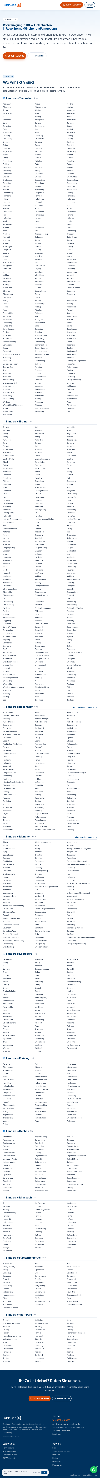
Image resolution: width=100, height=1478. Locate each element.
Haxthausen (71, 1083)
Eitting (5, 465)
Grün (68, 487)
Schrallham (39, 633)
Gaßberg (38, 167)
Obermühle (7, 592)
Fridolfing (38, 161)
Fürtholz (6, 481)
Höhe (37, 208)
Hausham (38, 1219)
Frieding (70, 1326)
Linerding (38, 256)
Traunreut (7, 377)
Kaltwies (70, 766)
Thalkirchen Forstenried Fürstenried (81, 937)
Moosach (6, 902)
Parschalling (71, 602)
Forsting (6, 747)
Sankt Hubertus (9, 1035)
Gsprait (37, 991)
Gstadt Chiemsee (73, 753)
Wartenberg (71, 674)
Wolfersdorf (71, 1121)
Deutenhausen (9, 1143)
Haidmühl (70, 1213)
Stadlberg (7, 1241)
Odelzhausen (72, 1168)
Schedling (39, 329)
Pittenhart (38, 310)
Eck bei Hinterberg (42, 459)
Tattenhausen (40, 817)
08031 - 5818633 (16, 56)
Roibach (70, 319)
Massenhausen (9, 1096)
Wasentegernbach (10, 678)
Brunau (69, 452)
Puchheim (7, 1301)
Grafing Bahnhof (9, 991)
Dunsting (38, 142)
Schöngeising (72, 1301)
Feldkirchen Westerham (12, 744)
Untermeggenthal (10, 383)
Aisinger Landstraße (11, 715)
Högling (70, 760)
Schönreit (70, 342)
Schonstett (7, 811)
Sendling (70, 931)
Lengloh (70, 253)
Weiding (38, 399)
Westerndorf (8, 830)
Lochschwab (8, 1345)
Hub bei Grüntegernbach (13, 519)
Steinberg (7, 357)
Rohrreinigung (8, 1448)
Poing (37, 1026)
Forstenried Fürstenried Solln (78, 864)
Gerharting (7, 170)
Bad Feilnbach (72, 728)
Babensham (7, 725)
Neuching (70, 570)
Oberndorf (71, 1020)
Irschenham (7, 224)
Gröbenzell (71, 1279)
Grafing (70, 988)
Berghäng (7, 126)
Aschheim (70, 845)
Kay (36, 231)
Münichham (39, 275)
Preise (55, 1448)
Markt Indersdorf (73, 1165)
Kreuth (37, 1225)
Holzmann (71, 513)
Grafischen (39, 174)
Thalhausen (71, 1115)
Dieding (70, 139)
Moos (5, 567)
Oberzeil (70, 595)
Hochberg (71, 202)
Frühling (6, 164)
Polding (6, 611)
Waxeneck (71, 678)
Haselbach (39, 994)
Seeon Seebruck (42, 348)
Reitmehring (71, 798)
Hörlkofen (71, 516)
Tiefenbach (7, 659)
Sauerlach (7, 928)
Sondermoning (41, 351)
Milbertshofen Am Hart (76, 899)
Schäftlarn (39, 928)
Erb (68, 468)
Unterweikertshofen (75, 1184)
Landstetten (39, 1342)
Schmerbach (8, 338)
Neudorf (38, 278)
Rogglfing (7, 621)
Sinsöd (37, 640)
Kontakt (55, 1458)
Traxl (5, 1042)
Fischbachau (72, 1206)
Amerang (6, 719)
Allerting (70, 104)
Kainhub (6, 227)
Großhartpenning (9, 1213)
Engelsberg (71, 148)
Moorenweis (40, 1292)
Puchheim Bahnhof (42, 1301)
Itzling (37, 525)
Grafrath (6, 1279)
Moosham (39, 272)
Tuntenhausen (40, 820)
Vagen (5, 823)
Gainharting (7, 167)
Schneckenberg (9, 342)
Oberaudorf (71, 782)
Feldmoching (40, 861)
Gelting (37, 985)
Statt (68, 643)
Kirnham (6, 538)
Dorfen (37, 456)
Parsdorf (38, 1023)
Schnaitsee (71, 338)
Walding (70, 392)
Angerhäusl (71, 433)
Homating (38, 516)
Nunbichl (70, 285)
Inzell (5, 221)
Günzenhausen (41, 1080)
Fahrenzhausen (41, 1077)
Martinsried (39, 896)
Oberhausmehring (10, 589)
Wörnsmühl (7, 1251)
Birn (36, 129)
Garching (38, 868)
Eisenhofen (39, 1146)
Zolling (5, 1124)
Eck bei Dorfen (9, 459)
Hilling (5, 199)
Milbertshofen (40, 899)
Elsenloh (6, 148)
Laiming (70, 246)
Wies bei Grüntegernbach (13, 687)
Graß (5, 487)
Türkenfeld (7, 1304)
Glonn (5, 988)
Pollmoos (70, 1026)
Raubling (6, 798)
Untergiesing (40, 944)
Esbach (38, 155)
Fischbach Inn (40, 744)
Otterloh (6, 915)
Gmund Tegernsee (42, 1209)
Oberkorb (39, 589)
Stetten (69, 646)
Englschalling (8, 468)
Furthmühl (70, 164)
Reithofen (39, 617)
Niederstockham (73, 281)
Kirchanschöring (41, 234)
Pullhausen (39, 1175)
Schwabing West (9, 931)
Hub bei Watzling (73, 519)
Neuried (70, 906)
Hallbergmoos (40, 1083)
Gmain (37, 484)
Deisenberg (7, 139)
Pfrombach (71, 1108)
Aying (5, 852)
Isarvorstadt (7, 887)
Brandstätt (71, 449)
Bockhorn (71, 446)
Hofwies (70, 1219)
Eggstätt (6, 741)
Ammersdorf (40, 433)
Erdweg (6, 1149)
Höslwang (71, 763)
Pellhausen (39, 1108)
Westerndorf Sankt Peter (45, 830)
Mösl (5, 570)
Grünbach (7, 491)
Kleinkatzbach (72, 538)
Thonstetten (8, 1118)
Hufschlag (7, 218)
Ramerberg (71, 795)
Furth (37, 164)
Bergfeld (70, 969)
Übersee (38, 380)
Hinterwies (71, 199)
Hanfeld (38, 1333)
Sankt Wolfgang (9, 627)
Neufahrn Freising (74, 1099)
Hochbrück (71, 880)
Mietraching (7, 776)
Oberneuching (40, 592)
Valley (5, 1244)
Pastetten (38, 605)
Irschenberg (71, 1222)
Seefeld (70, 1352)
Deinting (70, 136)
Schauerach (71, 1035)
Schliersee (39, 1238)
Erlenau (70, 741)
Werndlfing (39, 684)
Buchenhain (71, 855)
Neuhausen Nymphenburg (13, 906)
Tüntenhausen (40, 1118)
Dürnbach (39, 1206)
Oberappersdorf (9, 1105)
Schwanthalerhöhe (42, 931)
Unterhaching (8, 947)
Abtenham (7, 104)
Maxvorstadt (72, 896)
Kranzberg (71, 1089)
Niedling (6, 285)
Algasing (6, 430)
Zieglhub (70, 700)
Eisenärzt (70, 145)
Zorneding (39, 1051)
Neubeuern (7, 779)
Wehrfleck (7, 826)
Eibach (5, 462)
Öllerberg (7, 297)
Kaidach (38, 529)
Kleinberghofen (9, 1162)
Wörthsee (71, 1361)
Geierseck (7, 484)
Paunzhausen (8, 1108)
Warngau (6, 1248)
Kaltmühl (38, 766)
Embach (70, 465)
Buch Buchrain (8, 456)
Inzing (37, 221)
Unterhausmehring (10, 662)
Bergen (38, 123)
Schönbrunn (8, 1178)
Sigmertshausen (73, 1178)
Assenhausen (8, 1140)
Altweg (5, 433)
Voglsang (6, 389)
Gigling (37, 170)
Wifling (69, 687)
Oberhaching (72, 909)
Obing (37, 294)
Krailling (6, 1342)
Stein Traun (71, 354)
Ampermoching (41, 1137)
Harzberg (38, 1216)
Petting (6, 304)
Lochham (70, 890)
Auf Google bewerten (61, 1431)
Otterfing (38, 1232)
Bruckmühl (71, 734)
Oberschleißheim (9, 912)
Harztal (69, 1216)
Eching (69, 1073)
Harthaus (6, 1282)
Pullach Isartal (40, 921)
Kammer (70, 227)
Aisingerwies (40, 715)
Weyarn (38, 1248)
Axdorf (69, 116)
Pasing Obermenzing (11, 918)
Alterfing (70, 107)
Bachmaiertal (72, 440)
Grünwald (38, 874)
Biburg (69, 126)
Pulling (5, 1111)
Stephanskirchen (41, 814)
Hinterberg (39, 506)
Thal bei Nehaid (9, 655)
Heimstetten (39, 880)
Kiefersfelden (8, 769)
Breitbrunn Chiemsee (11, 734)
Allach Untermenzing (43, 842)
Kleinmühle (71, 1004)
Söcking (6, 1355)
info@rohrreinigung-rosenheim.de (66, 1424)
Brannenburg (72, 731)
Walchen (70, 389)
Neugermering (9, 1295)
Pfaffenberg (40, 304)
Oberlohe (70, 589)
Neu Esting (71, 1292)
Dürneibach (71, 456)
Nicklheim (38, 779)
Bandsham (7, 120)
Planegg (70, 918)
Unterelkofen (40, 1042)
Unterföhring (8, 944)
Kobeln (37, 240)
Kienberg (6, 234)
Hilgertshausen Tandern (76, 1156)
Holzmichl (7, 516)
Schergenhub (72, 627)
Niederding (7, 579)
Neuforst (70, 278)
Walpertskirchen (9, 674)
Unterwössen (8, 386)
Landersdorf (72, 544)
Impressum (56, 1461)
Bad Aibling (7, 728)
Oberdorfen (8, 586)
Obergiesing (8, 909)
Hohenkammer (40, 1086)
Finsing (69, 472)
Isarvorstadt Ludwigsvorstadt (46, 887)
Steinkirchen (40, 646)
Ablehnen (36, 1472)
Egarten (70, 738)
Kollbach (70, 1162)
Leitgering (39, 253)
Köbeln (69, 240)
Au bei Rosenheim (74, 722)
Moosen (6, 272)
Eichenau (70, 1270)
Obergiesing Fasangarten (45, 909)
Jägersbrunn (40, 1339)
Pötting (6, 1029)
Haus (69, 500)
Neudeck (6, 573)
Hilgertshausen (41, 1156)
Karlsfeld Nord (72, 1159)
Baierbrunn (39, 852)
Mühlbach (71, 776)
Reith (69, 1029)
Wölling (6, 697)
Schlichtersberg (41, 335)
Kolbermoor (71, 769)
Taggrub (38, 649)
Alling (69, 1263)
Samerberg (39, 804)
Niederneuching (73, 579)
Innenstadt (7, 766)
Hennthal (38, 196)
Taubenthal (7, 652)
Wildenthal (7, 690)
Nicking (38, 576)
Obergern (71, 586)
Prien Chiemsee (9, 795)
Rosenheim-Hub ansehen (84, 707)
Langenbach (8, 1092)
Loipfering (39, 557)
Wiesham (6, 1051)
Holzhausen (7, 212)
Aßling (37, 963)
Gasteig (70, 167)
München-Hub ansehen (85, 837)
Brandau (38, 1070)
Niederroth (7, 1168)
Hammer (38, 186)
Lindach (6, 256)
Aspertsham (7, 113)
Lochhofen (39, 893)
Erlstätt (5, 155)
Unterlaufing (71, 1042)
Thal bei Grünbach (74, 652)
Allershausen (72, 1064)
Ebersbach (39, 1143)
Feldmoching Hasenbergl (77, 861)
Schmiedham (72, 630)
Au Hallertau (8, 1070)
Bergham (70, 123)
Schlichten (7, 335)
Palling (5, 300)
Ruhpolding (7, 326)
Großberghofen (73, 1149)
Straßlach (70, 934)
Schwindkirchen (9, 636)
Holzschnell (39, 212)
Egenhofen (39, 1270)
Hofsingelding (40, 510)
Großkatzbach (40, 487)
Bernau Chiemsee (10, 731)
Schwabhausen (41, 1178)
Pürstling (70, 614)
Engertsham (7, 151)
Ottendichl (71, 912)
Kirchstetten (71, 535)
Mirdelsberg (71, 560)
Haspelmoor (40, 1282)
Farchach (6, 1326)
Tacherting (71, 364)
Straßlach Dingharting (11, 937)
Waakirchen (39, 1244)
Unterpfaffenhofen (74, 1304)
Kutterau (38, 246)
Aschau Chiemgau (42, 719)
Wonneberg (39, 411)
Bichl (37, 446)
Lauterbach (39, 773)
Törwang (6, 820)
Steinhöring (39, 1039)
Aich (36, 427)
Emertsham (39, 148)
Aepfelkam (7, 959)
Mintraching (71, 1096)
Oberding (70, 582)
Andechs (6, 1320)
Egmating (38, 975)
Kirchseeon (39, 1004)
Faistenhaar (71, 858)
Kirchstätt (6, 237)
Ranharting (7, 316)
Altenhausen (8, 1067)
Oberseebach (8, 595)
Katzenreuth (8, 1004)
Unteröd (38, 383)
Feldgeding (39, 1149)
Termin (90, 5)
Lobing (69, 256)
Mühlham (6, 275)
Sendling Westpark (10, 934)
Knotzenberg (40, 541)
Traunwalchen (40, 377)
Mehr (6, 1473)
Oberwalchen (40, 291)
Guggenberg (40, 180)
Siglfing (70, 636)
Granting (70, 484)
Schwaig (70, 633)
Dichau (37, 972)
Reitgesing (39, 1029)
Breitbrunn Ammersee (11, 1323)
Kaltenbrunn (39, 227)
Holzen (69, 208)
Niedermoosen (73, 779)
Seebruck (71, 345)
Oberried (6, 291)
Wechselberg (8, 399)
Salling (69, 326)
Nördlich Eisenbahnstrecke (14, 782)
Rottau (69, 323)
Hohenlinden (72, 997)
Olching (6, 1298)
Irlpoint (69, 221)
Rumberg (70, 621)
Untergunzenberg (74, 380)
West (69, 826)
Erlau (5, 1077)
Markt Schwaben (73, 1010)
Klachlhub (39, 538)
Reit (36, 316)
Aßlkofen (70, 963)
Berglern (70, 443)
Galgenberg (39, 481)
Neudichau (7, 1016)
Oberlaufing (39, 1020)
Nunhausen (7, 288)
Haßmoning (39, 189)
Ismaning (70, 887)
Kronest (6, 243)
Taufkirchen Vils (41, 652)
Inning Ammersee (10, 1339)
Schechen (71, 804)
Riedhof (6, 1032)
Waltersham (39, 396)
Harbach (6, 500)
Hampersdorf (40, 497)
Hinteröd (70, 506)
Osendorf (70, 598)
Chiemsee (7, 738)
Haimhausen (71, 1153)
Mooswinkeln (72, 272)
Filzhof (5, 982)
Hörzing (70, 215)
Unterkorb (39, 662)
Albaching (71, 715)
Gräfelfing (71, 868)
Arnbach (70, 1137)
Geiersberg (71, 481)
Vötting (6, 1121)
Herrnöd (70, 503)
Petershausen (40, 1172)
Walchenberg (8, 392)
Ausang (38, 116)
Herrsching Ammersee (12, 1336)
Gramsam (70, 174)
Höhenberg (71, 510)
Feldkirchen (7, 861)
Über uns (56, 1455)
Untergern (71, 659)
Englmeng (71, 978)
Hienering (7, 506)
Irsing (37, 224)
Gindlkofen (71, 985)
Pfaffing (70, 304)
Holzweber (71, 212)
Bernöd (6, 446)
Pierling (38, 307)
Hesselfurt (7, 997)
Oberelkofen (8, 1020)
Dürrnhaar (39, 858)
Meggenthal (8, 266)
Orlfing (37, 598)
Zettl (4, 700)
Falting (5, 158)
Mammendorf (72, 1289)
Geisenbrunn (40, 1330)
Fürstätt (70, 747)
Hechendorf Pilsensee (76, 1333)
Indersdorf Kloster (10, 1159)
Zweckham (7, 415)
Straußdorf (71, 1039)
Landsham (39, 1007)
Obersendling (40, 912)
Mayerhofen (72, 262)
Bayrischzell (71, 1203)
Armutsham (71, 110)
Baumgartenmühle (42, 969)
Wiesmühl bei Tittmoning (13, 405)
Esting (37, 1273)
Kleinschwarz (72, 237)
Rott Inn (6, 804)
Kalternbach (39, 532)
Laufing (70, 250)
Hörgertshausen (73, 1086)
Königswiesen (72, 1339)
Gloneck (70, 170)
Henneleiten (71, 994)
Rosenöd (38, 621)
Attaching (38, 1067)
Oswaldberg (8, 602)
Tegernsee (39, 1241)
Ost (68, 785)
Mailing (37, 1010)
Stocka (69, 814)
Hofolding (7, 883)
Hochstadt (39, 1336)
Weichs (6, 1191)
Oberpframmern (9, 1023)
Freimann (6, 868)
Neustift (6, 1102)
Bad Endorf (39, 728)
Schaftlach (7, 1238)
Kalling (69, 529)
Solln (37, 934)
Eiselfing (38, 741)
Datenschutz (57, 1465)
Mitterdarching (40, 1228)
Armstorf (70, 437)
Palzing (70, 1105)
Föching (6, 1209)
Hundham (38, 1222)
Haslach (6, 189)
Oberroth (38, 1168)
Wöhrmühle (39, 693)
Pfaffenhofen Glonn (74, 1172)
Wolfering (71, 408)
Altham (69, 430)
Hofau (37, 760)
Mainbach (71, 557)
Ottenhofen (39, 602)
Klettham (6, 541)
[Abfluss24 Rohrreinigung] (12, 5)
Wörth (37, 697)
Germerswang (40, 1276)
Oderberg (71, 294)
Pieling (5, 307)
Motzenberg (40, 1013)
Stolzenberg (40, 361)
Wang (37, 1121)
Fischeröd (7, 475)
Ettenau (70, 155)
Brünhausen (7, 132)
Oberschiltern (72, 592)
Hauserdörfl (7, 1219)
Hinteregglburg (41, 997)
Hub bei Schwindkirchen (44, 519)
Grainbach (39, 750)
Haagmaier (71, 491)
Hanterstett (71, 497)
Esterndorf (7, 472)
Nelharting (39, 570)
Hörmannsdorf (8, 1001)
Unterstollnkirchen (74, 665)
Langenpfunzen (9, 773)
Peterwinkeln (72, 300)
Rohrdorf (70, 801)
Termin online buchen (61, 1451)
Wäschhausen (72, 396)
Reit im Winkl (72, 316)
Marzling (70, 1092)
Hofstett (6, 208)
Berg (5, 123)
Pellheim (6, 1172)
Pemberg (6, 608)
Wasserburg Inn (73, 823)
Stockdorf (39, 1355)
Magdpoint (39, 259)
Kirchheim (71, 234)
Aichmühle (71, 427)
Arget (37, 845)
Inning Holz (71, 522)
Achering (6, 1064)
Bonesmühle (8, 449)
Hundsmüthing (8, 522)
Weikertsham (72, 399)
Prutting (38, 795)
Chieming (6, 136)
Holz (36, 513)
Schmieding (39, 338)
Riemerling (71, 925)
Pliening (6, 1026)
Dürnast (6, 1073)
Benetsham (71, 120)
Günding (38, 1153)
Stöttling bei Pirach (10, 364)
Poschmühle (8, 313)
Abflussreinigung (9, 1451)
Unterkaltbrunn (73, 820)
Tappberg (71, 649)
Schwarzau (7, 345)
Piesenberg (71, 307)
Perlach (38, 918)
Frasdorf (38, 747)
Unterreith (71, 662)
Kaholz (69, 224)
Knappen (6, 240)
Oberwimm (71, 291)
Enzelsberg (71, 151)
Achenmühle (8, 712)
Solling (69, 640)
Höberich (38, 202)
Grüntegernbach (41, 491)
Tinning (70, 370)
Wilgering (38, 405)
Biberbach (71, 1140)
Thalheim (70, 655)
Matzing (38, 262)
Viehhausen (71, 386)
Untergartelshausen (74, 1118)
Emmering (7, 978)
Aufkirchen (39, 440)
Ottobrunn (39, 915)
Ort (68, 297)
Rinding (38, 1032)
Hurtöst (37, 218)
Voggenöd (39, 671)
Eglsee (37, 145)
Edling (5, 145)
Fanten (37, 472)
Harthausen (7, 880)
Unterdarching (72, 1241)
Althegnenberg (9, 1266)
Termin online (38, 56)
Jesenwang (7, 1285)
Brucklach (39, 734)
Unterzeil (6, 668)
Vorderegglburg (73, 1045)
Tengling (38, 367)
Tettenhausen (72, 367)
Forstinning (39, 982)
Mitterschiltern (72, 563)
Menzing (6, 899)
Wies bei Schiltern (42, 687)
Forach (37, 475)
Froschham (71, 161)
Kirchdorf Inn (40, 769)
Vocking (6, 671)
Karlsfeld (38, 1159)
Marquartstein (8, 262)
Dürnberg (70, 142)
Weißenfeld (39, 1048)
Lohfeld (38, 1165)
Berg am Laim (72, 852)
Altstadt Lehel (72, 842)
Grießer (70, 1209)
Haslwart (38, 500)
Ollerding (38, 297)
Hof (68, 205)
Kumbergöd (7, 246)
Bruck (5, 972)
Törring (38, 373)
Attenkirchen (72, 1067)
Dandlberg (39, 136)
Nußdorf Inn (39, 782)
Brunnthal (38, 855)
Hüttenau (70, 218)
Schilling (6, 332)
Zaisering (70, 830)
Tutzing (6, 1358)
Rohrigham (39, 319)
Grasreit (6, 177)
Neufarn (38, 1016)
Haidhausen (39, 877)
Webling (70, 1187)
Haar (68, 874)
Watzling (38, 678)
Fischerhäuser (8, 864)
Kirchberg (39, 535)
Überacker (39, 1304)
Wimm (5, 408)
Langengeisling (9, 548)
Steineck (38, 357)
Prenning (70, 611)
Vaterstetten (8, 1045)
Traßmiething (72, 373)
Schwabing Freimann (75, 928)
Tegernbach (8, 1115)
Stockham (7, 361)
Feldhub (38, 158)
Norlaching (7, 582)
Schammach (39, 1035)
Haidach (38, 494)
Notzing (38, 582)
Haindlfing (7, 1083)
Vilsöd (69, 668)
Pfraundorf (39, 792)
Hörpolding (39, 215)
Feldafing (38, 1326)
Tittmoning (7, 373)
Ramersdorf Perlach (11, 925)
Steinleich (71, 357)
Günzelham (39, 183)
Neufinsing (39, 573)
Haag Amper (72, 1080)
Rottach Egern (72, 1235)
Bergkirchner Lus (73, 1266)
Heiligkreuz (39, 193)
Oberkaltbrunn (9, 785)
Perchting (7, 1352)
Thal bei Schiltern (42, 655)
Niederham (39, 281)
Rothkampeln (40, 323)
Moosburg (71, 269)
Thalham (38, 1115)
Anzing (37, 437)
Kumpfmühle (8, 1007)
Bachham (38, 725)
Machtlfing (39, 1345)
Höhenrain (71, 1336)
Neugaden (7, 281)
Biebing (6, 129)
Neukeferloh (40, 906)
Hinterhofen (39, 199)
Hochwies (39, 205)
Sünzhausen (72, 1111)
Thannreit (38, 370)
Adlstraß (6, 427)
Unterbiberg (71, 940)
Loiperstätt (7, 557)
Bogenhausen (8, 855)
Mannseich (7, 560)
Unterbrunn (39, 1358)
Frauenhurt (7, 161)
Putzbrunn (71, 921)
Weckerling (7, 681)
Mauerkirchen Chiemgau (76, 773)
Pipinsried (7, 1175)
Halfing (6, 757)
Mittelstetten (8, 1292)
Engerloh (38, 978)
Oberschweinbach (74, 1295)
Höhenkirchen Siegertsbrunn (78, 883)
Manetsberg (71, 259)
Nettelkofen (71, 1013)
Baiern (69, 966)
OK (44, 1472)
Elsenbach (39, 465)
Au (4, 116)
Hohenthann (40, 763)
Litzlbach (38, 554)
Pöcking (38, 1352)
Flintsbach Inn (72, 744)
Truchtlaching (8, 380)
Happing (38, 757)
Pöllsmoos (39, 611)
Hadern (6, 877)
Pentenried (39, 1349)
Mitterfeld (38, 776)
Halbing (6, 994)
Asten (37, 113)
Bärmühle (6, 969)
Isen (4, 525)
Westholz (70, 684)
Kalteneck (7, 532)
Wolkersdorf (8, 411)
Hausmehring (8, 503)
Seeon (5, 348)
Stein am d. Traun (42, 354)
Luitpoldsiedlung (9, 896)
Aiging (37, 104)
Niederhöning (40, 579)
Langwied (7, 250)
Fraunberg (7, 478)
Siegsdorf (7, 351)
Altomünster (7, 1137)
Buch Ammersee (41, 1323)
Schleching (71, 332)
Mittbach (6, 563)
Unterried (70, 383)
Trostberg (71, 377)
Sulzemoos (71, 1181)
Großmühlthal (72, 177)
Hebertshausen (9, 1156)
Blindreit (70, 129)
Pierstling (70, 1023)
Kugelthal (70, 243)
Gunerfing (7, 183)
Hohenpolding (8, 513)
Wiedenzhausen (41, 1191)
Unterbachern (40, 1184)
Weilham (6, 402)
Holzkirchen (8, 1222)
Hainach (6, 186)
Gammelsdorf (72, 1077)
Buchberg (71, 132)
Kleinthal (6, 1225)
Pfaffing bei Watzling (75, 608)
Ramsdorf (70, 313)
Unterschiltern (8, 665)
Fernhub (70, 158)
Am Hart (6, 845)
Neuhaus (6, 1232)
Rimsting (38, 801)
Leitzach (70, 1225)
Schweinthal (71, 1238)
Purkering (39, 313)
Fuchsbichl (39, 478)
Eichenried (71, 462)
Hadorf (6, 1333)
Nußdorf (38, 288)
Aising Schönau (73, 712)
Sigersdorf (7, 1039)
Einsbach (6, 1146)
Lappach (6, 551)
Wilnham (38, 690)
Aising (37, 712)
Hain (4, 497)
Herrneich (71, 196)
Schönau (70, 807)
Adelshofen (7, 1263)
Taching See (8, 367)
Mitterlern (38, 563)
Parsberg (70, 1232)
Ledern (6, 253)
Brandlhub (39, 449)
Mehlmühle (39, 560)
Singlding (6, 640)
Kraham (70, 541)
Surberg (38, 364)
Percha (69, 1349)
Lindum (6, 554)
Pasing (69, 915)
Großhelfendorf (73, 871)
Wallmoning (7, 396)
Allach (5, 842)
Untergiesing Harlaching (76, 944)
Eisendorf (70, 975)
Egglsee (6, 975)
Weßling (38, 1361)
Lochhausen (8, 893)
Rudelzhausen (40, 1111)
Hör (4, 215)
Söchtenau (71, 811)
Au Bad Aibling (9, 722)
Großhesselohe (9, 874)
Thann (5, 370)
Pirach (5, 310)
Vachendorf (39, 386)
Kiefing (6, 535)
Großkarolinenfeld (42, 753)
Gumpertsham (72, 180)
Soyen (5, 814)
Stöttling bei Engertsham (76, 361)
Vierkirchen (39, 1187)
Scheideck (39, 627)
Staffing (38, 643)
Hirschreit (6, 202)
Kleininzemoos (40, 1162)
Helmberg (7, 196)
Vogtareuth (39, 823)
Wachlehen (71, 1244)
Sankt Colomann (41, 624)
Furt (68, 478)
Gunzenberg (72, 183)
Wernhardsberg (41, 826)
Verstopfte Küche (10, 1455)
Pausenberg (72, 605)
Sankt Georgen (9, 329)
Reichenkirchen (9, 617)
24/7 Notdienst (9, 1458)
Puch (37, 614)
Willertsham (71, 405)
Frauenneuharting (74, 982)
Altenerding (39, 430)
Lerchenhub (71, 551)
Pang (37, 788)
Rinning (70, 617)
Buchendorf (71, 1323)
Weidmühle (7, 684)
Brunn (37, 132)
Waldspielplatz (72, 1358)
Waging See (40, 389)
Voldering (71, 671)
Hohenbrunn (40, 883)
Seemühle (39, 636)
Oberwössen (8, 294)
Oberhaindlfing (41, 1105)
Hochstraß (7, 510)
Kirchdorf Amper (41, 1089)
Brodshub (39, 452)
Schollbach (7, 633)
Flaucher (38, 864)
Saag (37, 326)
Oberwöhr (39, 785)
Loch (5, 1010)
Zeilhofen (70, 697)
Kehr (68, 532)
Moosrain (70, 1228)
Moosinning (71, 567)
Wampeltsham (40, 674)
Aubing (37, 848)
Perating (38, 300)
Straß (5, 649)
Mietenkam (71, 266)
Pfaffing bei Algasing (43, 608)
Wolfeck (70, 693)
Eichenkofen (40, 462)
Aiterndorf (39, 959)
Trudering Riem (41, 940)
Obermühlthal (8, 1349)
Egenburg (71, 1143)
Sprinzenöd (7, 643)
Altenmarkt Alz (40, 107)
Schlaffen (38, 332)
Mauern (38, 1096)
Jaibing (70, 525)
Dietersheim (71, 1070)
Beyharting (39, 731)
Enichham (38, 151)
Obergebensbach (42, 586)
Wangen (6, 1361)
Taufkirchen (39, 937)
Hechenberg (8, 193)
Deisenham (39, 139)
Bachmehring (72, 725)
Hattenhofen (72, 1282)
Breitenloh (7, 452)
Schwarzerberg (41, 345)
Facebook (56, 1434)
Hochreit (6, 205)
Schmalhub (39, 630)
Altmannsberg (72, 959)
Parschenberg (8, 605)
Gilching (70, 1330)
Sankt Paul (71, 624)
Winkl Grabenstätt (42, 408)
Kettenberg (71, 231)
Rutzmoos (7, 624)
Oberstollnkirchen (42, 595)
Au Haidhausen (9, 848)
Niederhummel (72, 1102)
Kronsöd (6, 544)
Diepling (6, 142)
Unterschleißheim (42, 947)
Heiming (70, 193)
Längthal (70, 548)
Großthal (38, 1213)
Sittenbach (7, 1181)
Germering (7, 1276)
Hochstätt (6, 760)
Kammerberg (8, 1089)
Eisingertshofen (73, 1146)
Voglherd (38, 1045)
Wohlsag (6, 693)
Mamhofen (71, 1345)
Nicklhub (70, 576)
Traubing (70, 1355)
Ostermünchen (9, 788)
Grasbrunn (7, 871)
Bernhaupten (40, 126)
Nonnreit (38, 285)
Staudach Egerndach (11, 354)
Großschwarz (8, 180)
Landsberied (72, 1285)
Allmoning (7, 107)
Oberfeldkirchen (73, 288)
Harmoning (71, 186)
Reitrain (38, 1235)
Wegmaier (71, 681)
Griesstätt (70, 750)
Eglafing (70, 459)
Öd (4, 598)
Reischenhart (40, 798)
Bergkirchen (40, 1140)
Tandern (6, 1184)
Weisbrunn (39, 402)
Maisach (38, 1289)
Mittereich (7, 269)
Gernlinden (71, 1276)
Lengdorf (38, 551)
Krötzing (38, 243)
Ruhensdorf (71, 1032)
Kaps (5, 231)
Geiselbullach (8, 1080)
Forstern (70, 475)
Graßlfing (38, 1279)
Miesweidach (40, 266)
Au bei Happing (41, 722)
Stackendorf (72, 351)
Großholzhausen (9, 753)
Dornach (6, 858)
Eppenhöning (40, 468)
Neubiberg (39, 902)
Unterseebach (40, 665)
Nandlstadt (39, 1099)
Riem (37, 925)
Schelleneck (72, 329)
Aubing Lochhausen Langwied (79, 848)
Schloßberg (71, 335)
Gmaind (38, 988)
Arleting (38, 110)
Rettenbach (7, 319)
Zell (68, 411)
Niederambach (41, 1102)
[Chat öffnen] (93, 1469)
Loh (68, 554)
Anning (5, 110)
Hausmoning (72, 189)
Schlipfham (7, 807)
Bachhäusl (39, 966)
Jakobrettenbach (10, 529)
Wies (69, 402)
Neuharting (71, 573)
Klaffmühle (39, 237)
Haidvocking (72, 494)
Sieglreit (70, 348)
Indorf (37, 522)
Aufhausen (7, 440)
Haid (5, 494)
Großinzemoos (9, 1153)
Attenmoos (71, 113)
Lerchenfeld (40, 1092)
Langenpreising (41, 548)
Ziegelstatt (39, 700)
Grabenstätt (7, 174)
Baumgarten (39, 120)
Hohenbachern (9, 1086)
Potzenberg (8, 1235)
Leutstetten (71, 1342)
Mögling (38, 269)
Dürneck (38, 1073)
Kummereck (39, 544)
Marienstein (7, 1228)
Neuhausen (7, 576)
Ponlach (70, 310)
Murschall (70, 275)
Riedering (7, 801)
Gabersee (7, 750)
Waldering (39, 392)
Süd (4, 817)
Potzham (6, 921)
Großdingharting (41, 871)
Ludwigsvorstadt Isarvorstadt (78, 893)
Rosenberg (7, 323)
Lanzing (38, 250)
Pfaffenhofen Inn (73, 788)
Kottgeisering (40, 1285)
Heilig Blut (39, 503)
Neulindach (39, 1295)
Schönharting (40, 342)
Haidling (70, 991)
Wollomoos (71, 1191)
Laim (36, 890)
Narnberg (7, 278)
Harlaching (71, 877)
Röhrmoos (71, 1175)
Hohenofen (7, 763)
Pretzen (6, 614)
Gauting (6, 1330)
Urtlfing (37, 668)
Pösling (70, 792)
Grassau (38, 177)
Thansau (70, 817)
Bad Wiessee (40, 1203)
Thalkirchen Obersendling (13, 940)
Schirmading (8, 630)
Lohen (5, 259)
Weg (37, 681)
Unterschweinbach (10, 1308)
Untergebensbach (42, 659)
